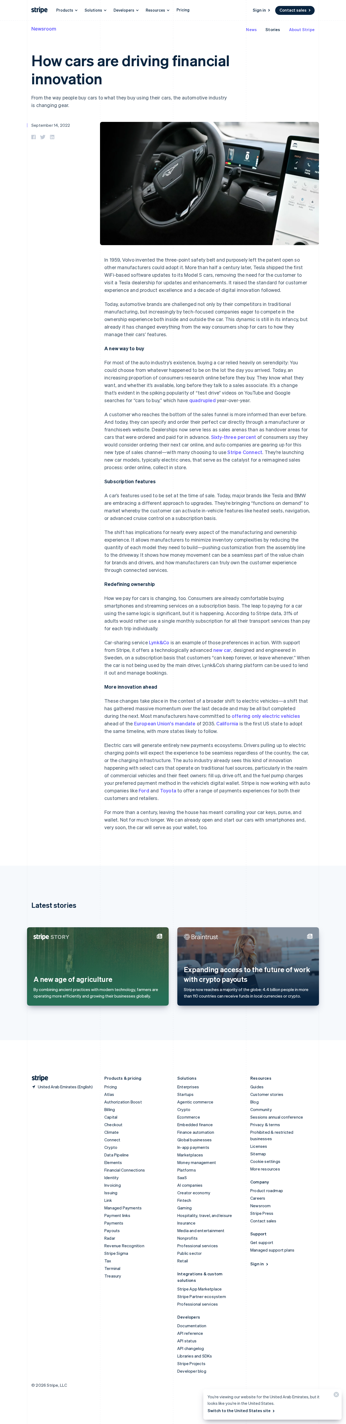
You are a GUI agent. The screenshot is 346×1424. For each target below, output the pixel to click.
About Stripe (302, 29)
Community (261, 1109)
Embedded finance (195, 1124)
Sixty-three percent (233, 437)
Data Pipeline (116, 1155)
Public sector (189, 1253)
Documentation (192, 1325)
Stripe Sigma (116, 1253)
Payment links (117, 1215)
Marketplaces (190, 1155)
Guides (257, 1086)
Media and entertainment (201, 1230)
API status (187, 1340)
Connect (112, 1139)
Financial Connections (124, 1170)
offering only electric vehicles (266, 716)
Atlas (109, 1094)
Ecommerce (188, 1117)
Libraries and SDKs (194, 1356)
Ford (144, 790)
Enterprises (188, 1086)
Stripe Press (261, 1213)
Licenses (258, 1146)
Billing (109, 1109)
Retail (182, 1260)
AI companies (189, 1185)
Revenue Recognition (124, 1245)
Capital (110, 1117)
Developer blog (191, 1371)
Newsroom (43, 28)
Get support (261, 1242)
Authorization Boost (123, 1102)
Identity (111, 1177)
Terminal (112, 1268)
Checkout (113, 1124)
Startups (185, 1094)
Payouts (112, 1230)
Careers (257, 1198)
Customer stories (266, 1094)
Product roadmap (266, 1190)
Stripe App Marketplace (199, 1289)
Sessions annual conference (276, 1117)
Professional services (197, 1245)
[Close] (335, 1395)
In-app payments (193, 1147)
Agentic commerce (195, 1102)
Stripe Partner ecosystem (201, 1296)
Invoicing (112, 1185)
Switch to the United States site (239, 1410)
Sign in (259, 10)
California (227, 723)
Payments (114, 1223)
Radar (109, 1238)
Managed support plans (272, 1250)
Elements (113, 1162)
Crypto (110, 1147)
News (251, 29)
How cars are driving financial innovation (130, 69)
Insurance (186, 1223)
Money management (196, 1162)
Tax (107, 1260)
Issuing (110, 1192)
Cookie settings (265, 1161)
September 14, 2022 (50, 125)
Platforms (186, 1170)
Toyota (168, 790)
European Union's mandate (165, 723)
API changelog (190, 1348)
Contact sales (293, 10)
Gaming (184, 1207)
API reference (190, 1333)
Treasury (112, 1276)
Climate (111, 1132)
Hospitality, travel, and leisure (204, 1215)
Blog (254, 1102)
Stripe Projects (191, 1363)
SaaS (182, 1177)
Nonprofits (187, 1238)
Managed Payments (123, 1207)
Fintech (184, 1200)
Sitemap (258, 1153)
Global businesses (194, 1139)
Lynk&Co (159, 642)
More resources (265, 1169)
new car (222, 650)
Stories (272, 29)
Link (108, 1200)
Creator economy (193, 1192)
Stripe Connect (244, 452)
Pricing (183, 9)
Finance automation (195, 1132)
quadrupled (202, 400)
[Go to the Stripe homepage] (38, 1078)
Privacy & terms (265, 1124)
